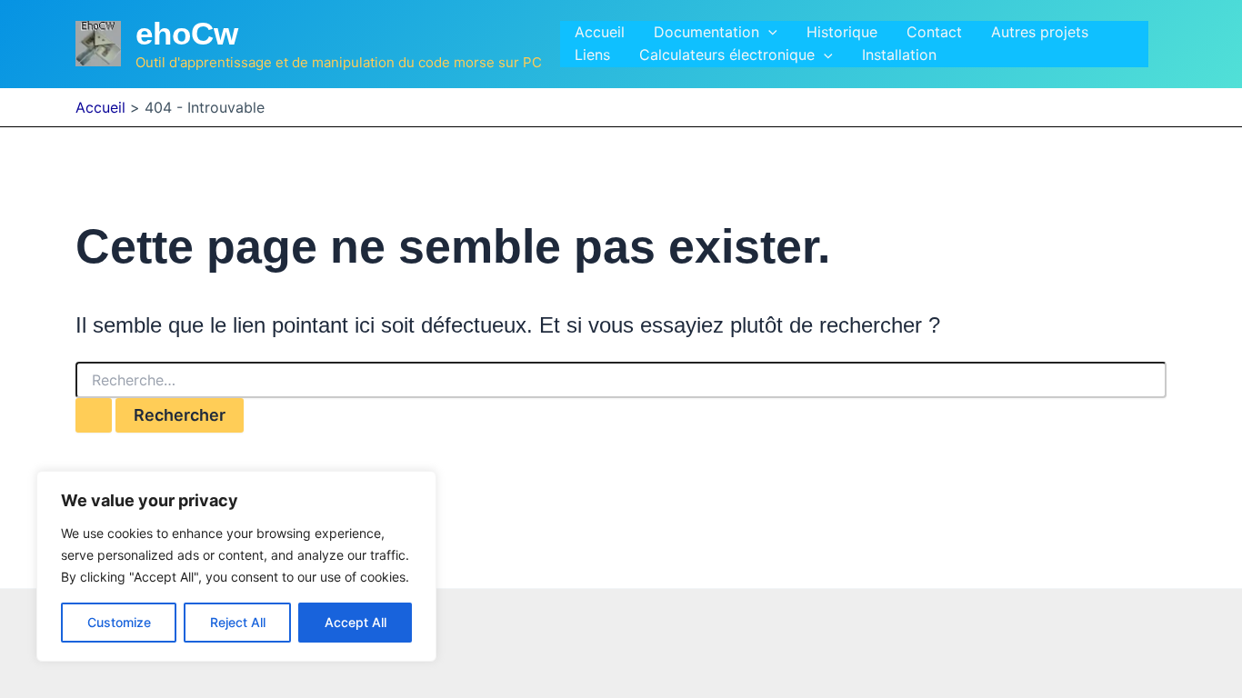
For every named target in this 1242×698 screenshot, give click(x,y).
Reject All (237, 622)
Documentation (706, 32)
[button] (768, 33)
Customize (119, 622)
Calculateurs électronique (727, 54)
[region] (236, 566)
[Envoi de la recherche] (93, 415)
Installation (899, 54)
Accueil (600, 32)
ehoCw (186, 33)
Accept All (355, 622)
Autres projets (1039, 32)
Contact (934, 32)
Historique (841, 32)
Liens (592, 54)
